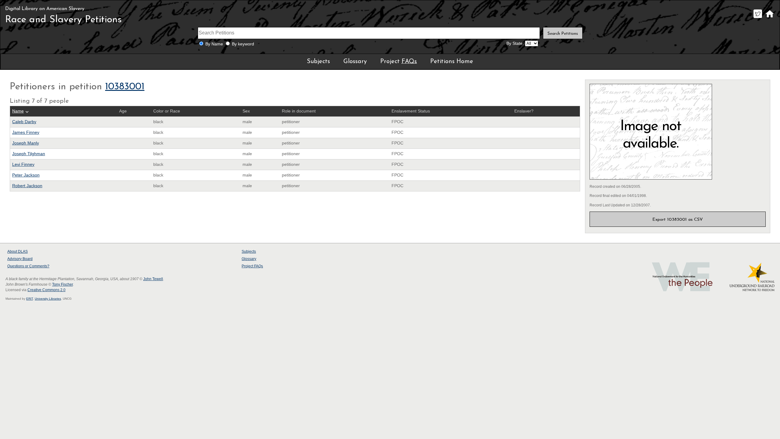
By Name (214, 44)
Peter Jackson (26, 175)
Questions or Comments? (28, 266)
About (17, 251)
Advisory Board (20, 259)
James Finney (25, 132)
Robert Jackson (27, 186)
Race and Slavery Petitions (63, 20)
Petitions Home (451, 62)
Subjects (318, 62)
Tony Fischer (62, 284)
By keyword (243, 44)
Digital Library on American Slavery (44, 8)
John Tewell (153, 279)
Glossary (355, 62)
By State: (515, 43)
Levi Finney (23, 164)
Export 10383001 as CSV (677, 219)
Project (398, 62)
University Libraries (48, 298)
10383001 (124, 87)
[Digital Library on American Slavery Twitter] (757, 18)
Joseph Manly (25, 143)
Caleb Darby (24, 122)
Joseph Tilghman (28, 154)
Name (18, 111)
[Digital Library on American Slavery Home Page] (769, 18)
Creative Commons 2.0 (46, 290)
